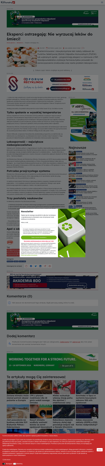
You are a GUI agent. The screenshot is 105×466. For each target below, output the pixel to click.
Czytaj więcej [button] (6, 459)
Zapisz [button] (100, 449)
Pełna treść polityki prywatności (29, 255)
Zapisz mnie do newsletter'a (38, 237)
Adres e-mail (24, 222)
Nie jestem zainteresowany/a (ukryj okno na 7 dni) (39, 241)
